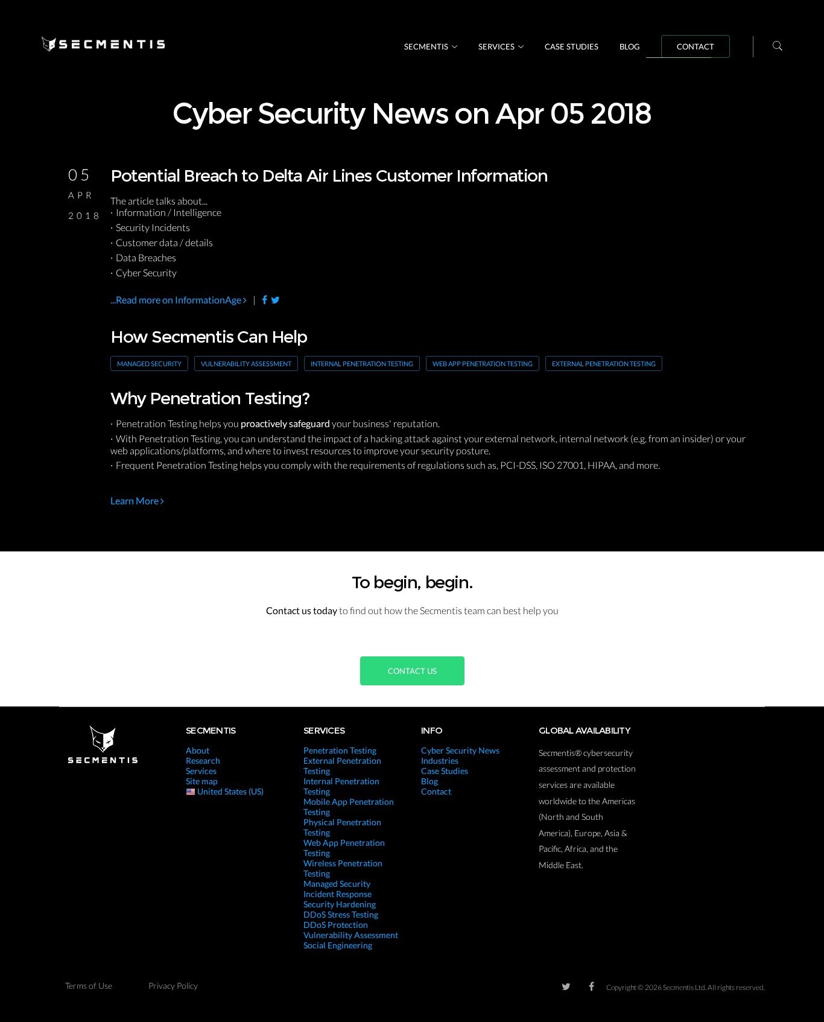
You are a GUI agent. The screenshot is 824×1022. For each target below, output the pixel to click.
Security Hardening (339, 904)
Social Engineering (337, 945)
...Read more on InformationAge (176, 299)
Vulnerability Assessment (246, 363)
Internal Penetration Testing (362, 363)
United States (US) (229, 791)
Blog (630, 46)
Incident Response (337, 894)
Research (203, 760)
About (197, 750)
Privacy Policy (173, 985)
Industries (439, 760)
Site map (202, 781)
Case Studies (571, 46)
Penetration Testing (339, 750)
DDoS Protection (335, 924)
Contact (695, 46)
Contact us (412, 671)
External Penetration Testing (604, 363)
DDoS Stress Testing (340, 914)
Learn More (135, 500)
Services (496, 46)
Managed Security (149, 363)
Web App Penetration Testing (483, 363)
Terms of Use (88, 985)
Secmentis (426, 46)
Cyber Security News (460, 750)
